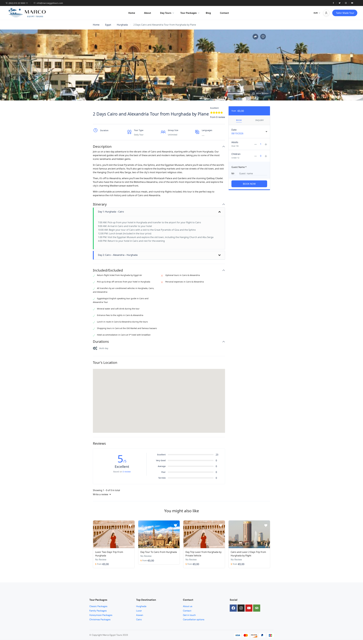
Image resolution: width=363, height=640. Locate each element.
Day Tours (165, 12)
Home (131, 12)
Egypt (108, 24)
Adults (234, 142)
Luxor (139, 610)
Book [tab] (239, 120)
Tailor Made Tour (345, 12)
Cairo (139, 619)
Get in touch (189, 615)
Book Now (249, 183)
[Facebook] (233, 608)
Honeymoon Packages (100, 615)
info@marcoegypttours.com (50, 3)
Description (102, 146)
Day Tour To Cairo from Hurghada (158, 552)
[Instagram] (241, 608)
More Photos (262, 93)
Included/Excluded (108, 270)
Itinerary (100, 204)
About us (187, 606)
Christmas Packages (99, 619)
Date (234, 129)
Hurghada (122, 24)
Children (235, 154)
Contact (224, 12)
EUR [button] (316, 12)
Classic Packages (98, 606)
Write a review (101, 494)
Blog (208, 12)
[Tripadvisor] (256, 608)
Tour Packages (188, 12)
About (147, 12)
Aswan (139, 615)
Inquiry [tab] (259, 120)
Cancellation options (193, 619)
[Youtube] (248, 608)
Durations (101, 342)
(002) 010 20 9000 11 (18, 3)
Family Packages (98, 610)
